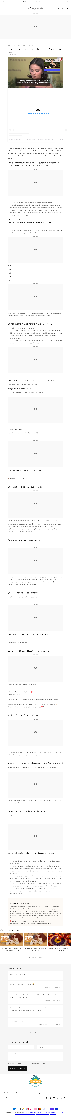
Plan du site (53, 1114)
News (13, 45)
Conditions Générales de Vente (47, 1112)
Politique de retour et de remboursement (25, 1114)
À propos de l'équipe (28, 1112)
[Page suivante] (45, 1033)
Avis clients (36, 1112)
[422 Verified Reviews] (35, 1087)
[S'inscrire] (33, 1098)
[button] (4, 8)
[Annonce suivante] (68, 2)
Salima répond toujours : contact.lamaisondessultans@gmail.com (30, 923)
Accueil (9, 45)
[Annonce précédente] (3, 2)
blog (38, 1093)
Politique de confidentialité (42, 1114)
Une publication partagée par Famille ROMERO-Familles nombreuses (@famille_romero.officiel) (38, 139)
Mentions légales (60, 1112)
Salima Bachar (13, 54)
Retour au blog (37, 957)
